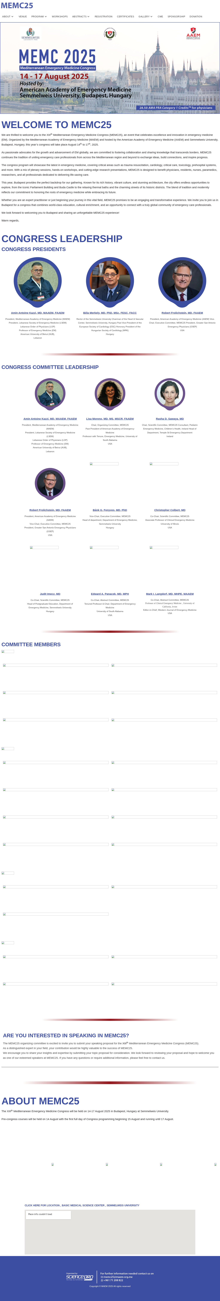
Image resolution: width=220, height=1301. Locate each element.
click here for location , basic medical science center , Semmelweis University (82, 1205)
